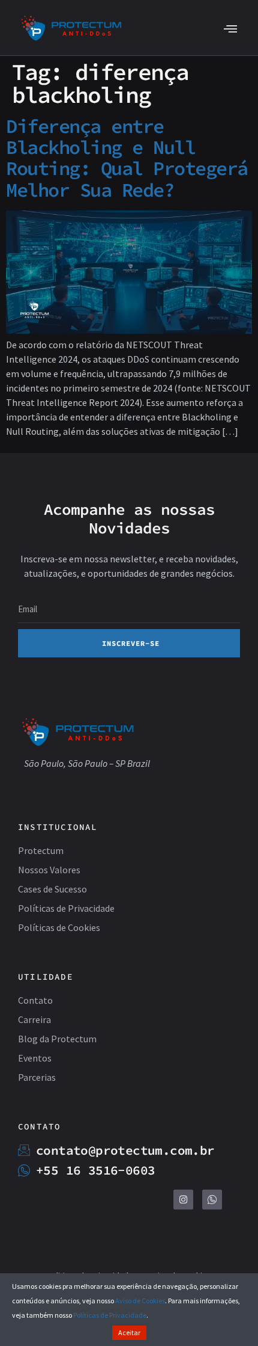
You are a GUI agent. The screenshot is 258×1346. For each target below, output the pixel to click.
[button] (230, 28)
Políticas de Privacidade (109, 1315)
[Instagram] (183, 1199)
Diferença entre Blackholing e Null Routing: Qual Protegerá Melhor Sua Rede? (127, 158)
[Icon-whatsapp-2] (212, 1199)
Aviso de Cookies (140, 1300)
